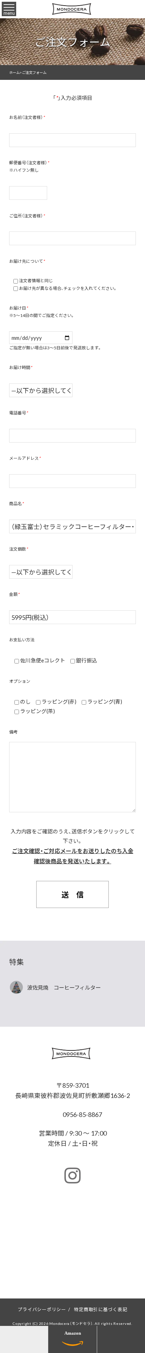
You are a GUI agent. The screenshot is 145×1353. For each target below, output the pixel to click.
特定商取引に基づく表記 (100, 1309)
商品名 (16, 503)
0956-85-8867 (81, 1114)
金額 (14, 594)
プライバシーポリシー (42, 1309)
